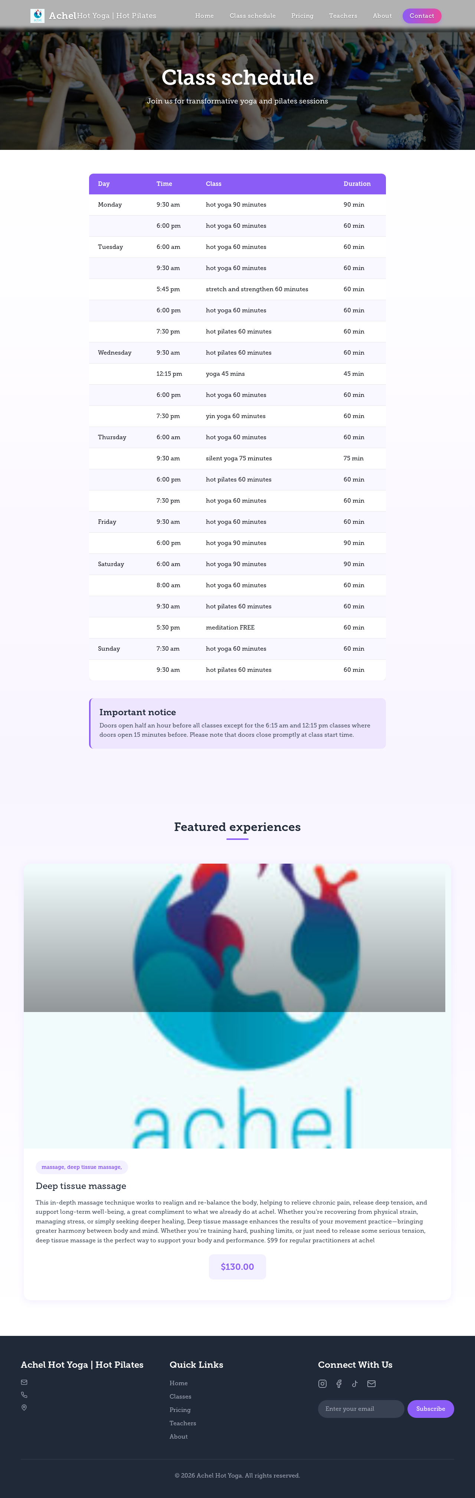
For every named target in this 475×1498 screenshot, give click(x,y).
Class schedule (253, 15)
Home (204, 15)
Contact (422, 15)
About (382, 15)
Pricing (302, 15)
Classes (180, 1396)
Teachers (343, 15)
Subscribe (430, 1408)
